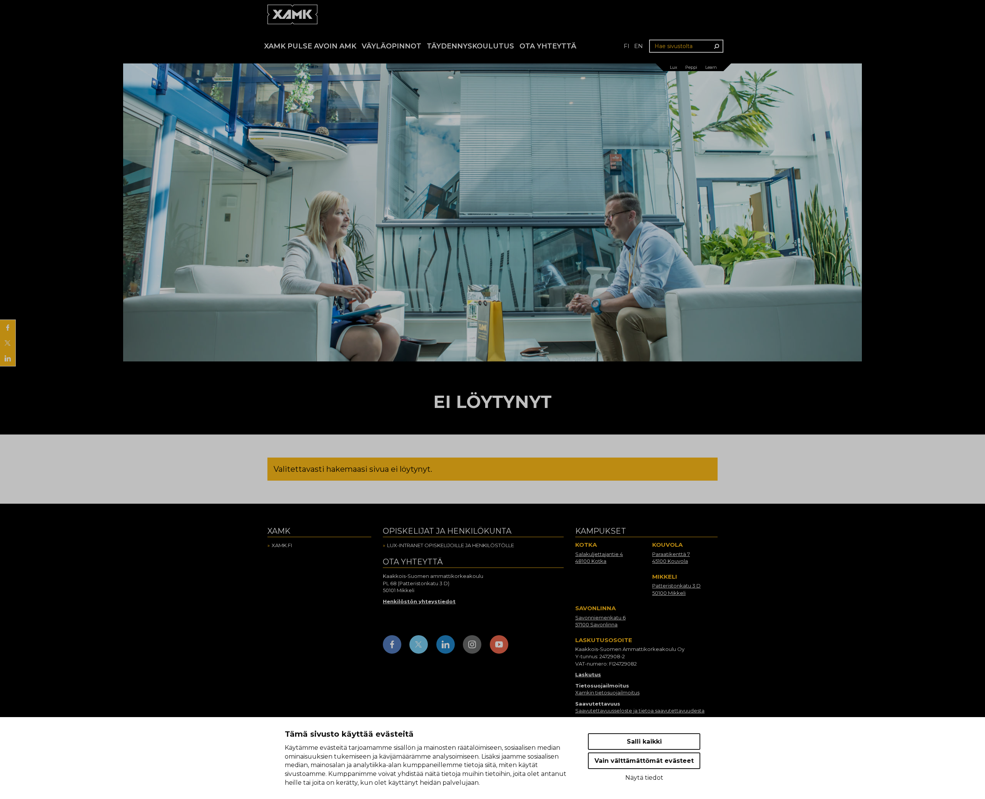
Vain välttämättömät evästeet (644, 760)
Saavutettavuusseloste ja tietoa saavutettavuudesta (640, 710)
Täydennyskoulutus (470, 46)
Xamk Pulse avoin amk (310, 46)
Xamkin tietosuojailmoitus (607, 692)
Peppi (691, 67)
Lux (673, 67)
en (638, 46)
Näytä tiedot (644, 777)
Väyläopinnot (391, 46)
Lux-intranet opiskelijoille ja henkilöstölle (450, 545)
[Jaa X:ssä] (7, 343)
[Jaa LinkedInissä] (7, 358)
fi (626, 46)
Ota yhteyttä (547, 46)
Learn (711, 67)
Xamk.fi (282, 545)
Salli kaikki (644, 741)
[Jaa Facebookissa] (7, 327)
